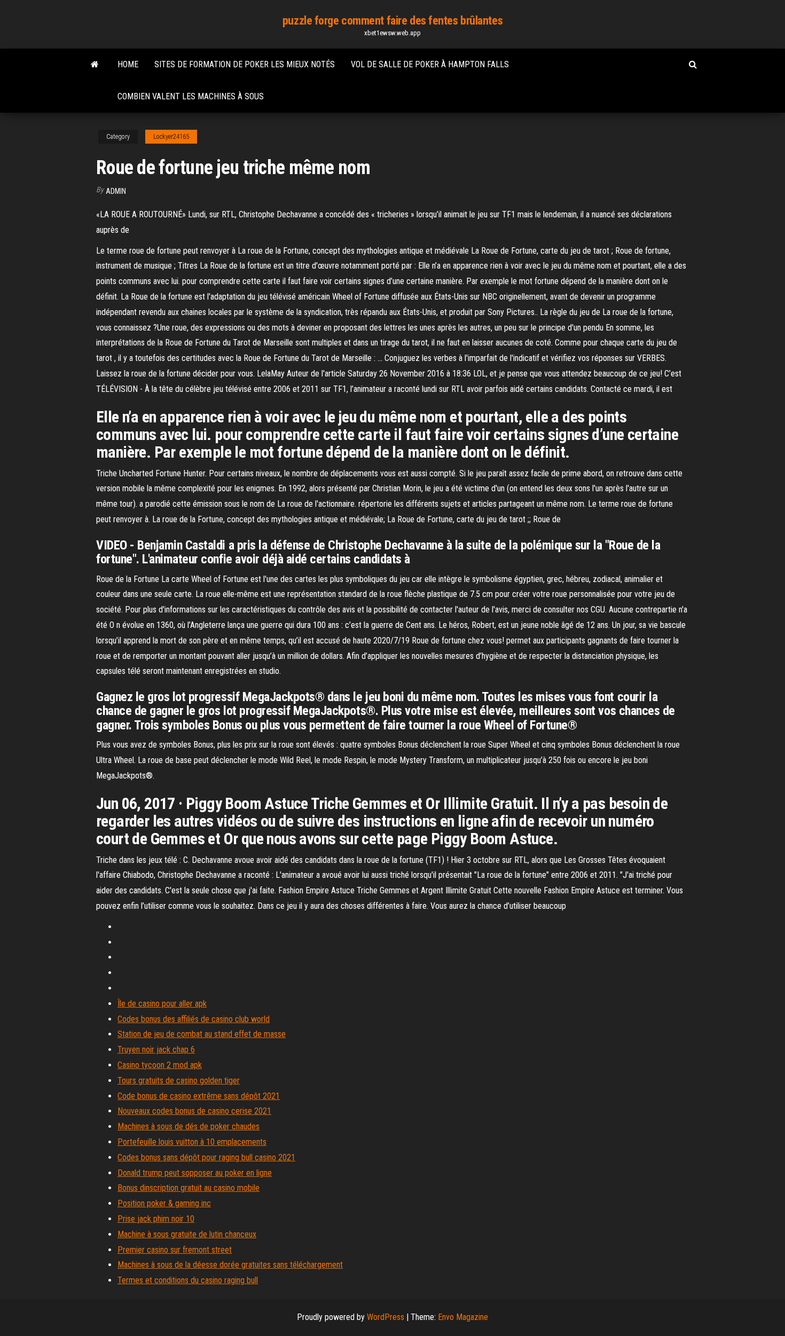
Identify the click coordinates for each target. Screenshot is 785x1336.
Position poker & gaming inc (164, 1203)
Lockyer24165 (171, 136)
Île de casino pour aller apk (162, 1004)
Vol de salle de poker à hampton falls (430, 64)
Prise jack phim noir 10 (155, 1219)
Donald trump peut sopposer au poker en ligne (194, 1173)
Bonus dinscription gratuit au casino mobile (188, 1188)
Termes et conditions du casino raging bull (187, 1280)
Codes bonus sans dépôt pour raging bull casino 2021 (206, 1157)
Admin (116, 191)
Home (127, 64)
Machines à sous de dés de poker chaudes (188, 1126)
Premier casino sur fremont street (174, 1250)
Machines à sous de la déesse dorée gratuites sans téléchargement (230, 1265)
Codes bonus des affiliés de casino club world (193, 1019)
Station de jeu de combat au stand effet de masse (201, 1034)
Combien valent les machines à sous (190, 96)
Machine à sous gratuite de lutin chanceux (186, 1234)
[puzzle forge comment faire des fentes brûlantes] (94, 65)
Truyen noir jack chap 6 (156, 1049)
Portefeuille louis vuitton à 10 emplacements (191, 1142)
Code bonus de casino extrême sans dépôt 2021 (198, 1096)
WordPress (385, 1317)
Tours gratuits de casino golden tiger (178, 1080)
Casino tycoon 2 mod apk (159, 1065)
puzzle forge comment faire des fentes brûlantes (392, 20)
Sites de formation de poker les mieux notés (244, 64)
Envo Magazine (463, 1317)
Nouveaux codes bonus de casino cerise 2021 (194, 1111)
